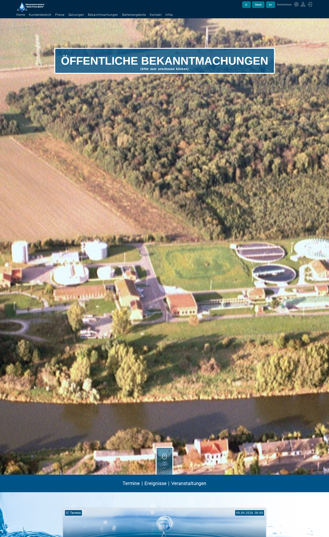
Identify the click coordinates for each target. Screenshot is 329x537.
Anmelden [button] (310, 4)
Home (20, 15)
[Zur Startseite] (30, 7)
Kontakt (156, 15)
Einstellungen (296, 4)
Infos (169, 15)
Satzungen (76, 15)
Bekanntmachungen (103, 15)
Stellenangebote (134, 15)
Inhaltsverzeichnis (303, 4)
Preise (60, 15)
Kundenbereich (40, 15)
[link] (164, 61)
